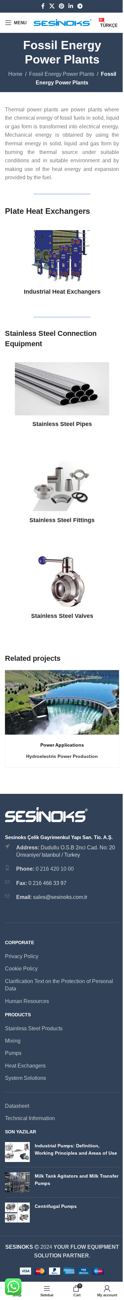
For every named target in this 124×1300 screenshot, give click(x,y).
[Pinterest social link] (61, 6)
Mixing (13, 1041)
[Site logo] (62, 22)
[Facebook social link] (43, 6)
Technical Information (30, 1118)
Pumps (13, 1053)
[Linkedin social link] (70, 6)
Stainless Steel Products (33, 1028)
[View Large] (113, 676)
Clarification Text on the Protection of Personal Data (59, 984)
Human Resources (27, 1001)
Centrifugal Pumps (56, 1206)
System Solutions (25, 1078)
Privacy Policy (21, 956)
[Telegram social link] (80, 6)
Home (15, 74)
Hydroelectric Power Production (62, 756)
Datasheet (17, 1106)
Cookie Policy (21, 968)
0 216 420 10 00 (55, 869)
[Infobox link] (62, 263)
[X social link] (52, 6)
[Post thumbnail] (17, 1152)
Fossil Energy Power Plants (61, 74)
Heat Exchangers (25, 1066)
